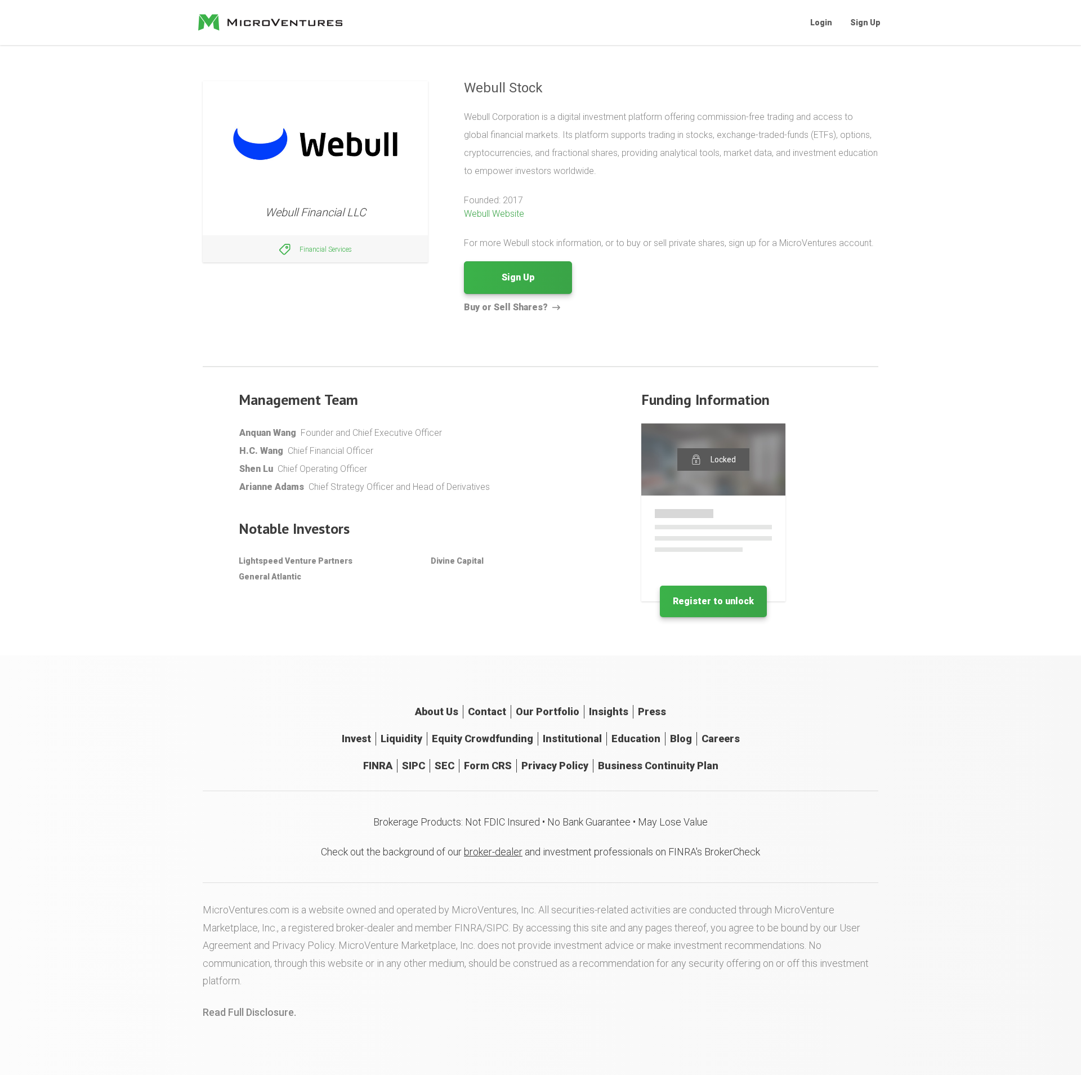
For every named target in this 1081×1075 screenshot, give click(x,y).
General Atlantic (270, 576)
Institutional (572, 738)
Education (635, 738)
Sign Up (865, 22)
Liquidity (401, 738)
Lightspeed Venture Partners (295, 560)
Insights (608, 711)
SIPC (413, 765)
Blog (681, 738)
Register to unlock (713, 601)
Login (821, 22)
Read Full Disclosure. (249, 1012)
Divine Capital (457, 560)
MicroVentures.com (246, 910)
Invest (356, 738)
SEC (444, 765)
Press (652, 711)
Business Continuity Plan (658, 765)
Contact (487, 711)
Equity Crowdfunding (482, 738)
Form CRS (488, 765)
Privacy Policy (554, 765)
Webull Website (494, 213)
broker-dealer (493, 852)
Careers (721, 738)
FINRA (377, 765)
